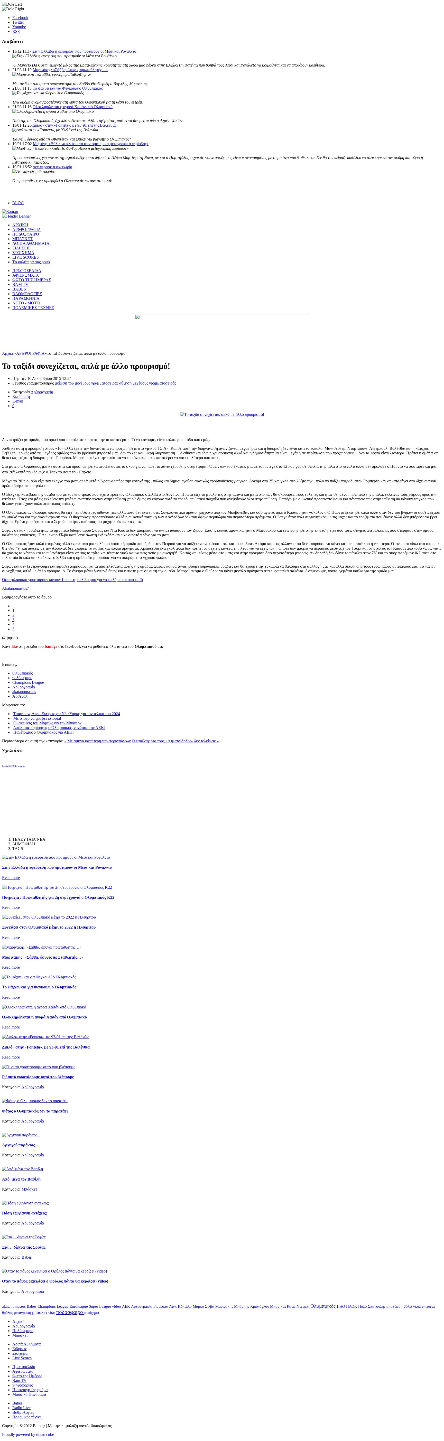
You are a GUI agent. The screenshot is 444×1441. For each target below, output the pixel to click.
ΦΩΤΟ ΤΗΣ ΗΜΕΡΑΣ (31, 280)
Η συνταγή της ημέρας (30, 1390)
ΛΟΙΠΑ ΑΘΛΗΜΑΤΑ (31, 243)
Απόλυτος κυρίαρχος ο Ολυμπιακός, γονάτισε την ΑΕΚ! (59, 727)
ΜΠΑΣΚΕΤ (22, 239)
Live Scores (22, 1358)
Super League (100, 1306)
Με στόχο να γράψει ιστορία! (37, 718)
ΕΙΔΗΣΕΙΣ (21, 248)
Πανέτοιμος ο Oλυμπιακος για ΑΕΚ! (43, 732)
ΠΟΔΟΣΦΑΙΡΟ (25, 234)
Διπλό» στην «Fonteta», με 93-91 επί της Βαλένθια (74, 125)
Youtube (19, 27)
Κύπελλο (185, 1306)
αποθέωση (395, 1306)
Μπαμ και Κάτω (283, 1306)
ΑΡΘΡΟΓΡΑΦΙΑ (26, 229)
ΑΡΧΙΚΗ (20, 225)
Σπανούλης (377, 1306)
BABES (19, 289)
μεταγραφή (23, 1313)
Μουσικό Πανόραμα (29, 1394)
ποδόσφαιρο (22, 678)
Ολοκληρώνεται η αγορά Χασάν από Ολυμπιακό (73, 107)
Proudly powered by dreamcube (28, 1434)
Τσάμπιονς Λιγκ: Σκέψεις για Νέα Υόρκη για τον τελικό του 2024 (66, 714)
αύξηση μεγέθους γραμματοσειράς (147, 383)
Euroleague (79, 1306)
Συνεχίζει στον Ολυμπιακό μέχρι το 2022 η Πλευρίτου (49, 927)
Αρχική (8, 353)
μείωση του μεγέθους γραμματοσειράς (86, 383)
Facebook (20, 17)
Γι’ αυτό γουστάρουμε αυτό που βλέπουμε (38, 1077)
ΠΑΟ (341, 1306)
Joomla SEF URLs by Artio (13, 766)
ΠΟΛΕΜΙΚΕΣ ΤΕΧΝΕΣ (33, 307)
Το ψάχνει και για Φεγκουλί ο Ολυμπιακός (68, 88)
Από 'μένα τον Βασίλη (21, 1179)
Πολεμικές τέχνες (26, 1417)
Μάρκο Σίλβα (204, 1306)
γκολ (417, 1306)
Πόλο (363, 1306)
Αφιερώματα (22, 1371)
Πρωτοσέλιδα (23, 1366)
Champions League (28, 682)
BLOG (18, 203)
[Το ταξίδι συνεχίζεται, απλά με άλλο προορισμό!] (222, 414)
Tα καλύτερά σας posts (31, 262)
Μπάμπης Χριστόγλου (252, 1306)
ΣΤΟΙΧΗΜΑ (23, 252)
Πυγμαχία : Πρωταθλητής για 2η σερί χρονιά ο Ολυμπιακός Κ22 (58, 897)
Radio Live (21, 1408)
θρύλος (8, 1313)
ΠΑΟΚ (352, 1306)
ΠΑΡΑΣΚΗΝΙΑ (26, 298)
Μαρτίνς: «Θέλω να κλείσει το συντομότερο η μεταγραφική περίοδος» (91, 144)
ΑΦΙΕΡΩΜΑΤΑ (25, 275)
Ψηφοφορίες (22, 1385)
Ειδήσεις (19, 1348)
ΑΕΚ (126, 1306)
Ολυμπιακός (22, 673)
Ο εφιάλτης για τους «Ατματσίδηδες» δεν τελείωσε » (175, 741)
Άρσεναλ (19, 696)
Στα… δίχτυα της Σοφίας (23, 1247)
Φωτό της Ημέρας (27, 1376)
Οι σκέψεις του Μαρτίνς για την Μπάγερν (47, 723)
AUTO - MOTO (26, 303)
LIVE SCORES (25, 257)
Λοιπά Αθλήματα (26, 1344)
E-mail (17, 401)
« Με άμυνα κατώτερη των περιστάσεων (97, 741)
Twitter (18, 22)
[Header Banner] (16, 216)
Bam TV (19, 1380)
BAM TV (20, 284)
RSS (16, 31)
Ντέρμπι (303, 1306)
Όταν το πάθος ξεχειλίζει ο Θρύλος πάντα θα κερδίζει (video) (55, 1281)
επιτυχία (428, 1306)
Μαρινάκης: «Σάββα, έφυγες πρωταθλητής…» (70, 70)
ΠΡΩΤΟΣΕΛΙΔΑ (26, 270)
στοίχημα (91, 1313)
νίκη (52, 1313)
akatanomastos (24, 691)
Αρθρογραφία (42, 392)
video (117, 1306)
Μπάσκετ (29, 1189)
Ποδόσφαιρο (22, 1330)
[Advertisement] (62, 424)
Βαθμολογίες (23, 1412)
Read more (11, 877)
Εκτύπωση (21, 396)
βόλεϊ (408, 1306)
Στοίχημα (19, 1353)
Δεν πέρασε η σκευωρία (52, 167)
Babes (27, 1257)
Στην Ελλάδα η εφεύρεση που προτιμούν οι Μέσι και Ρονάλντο (84, 51)
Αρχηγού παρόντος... (20, 1145)
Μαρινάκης (224, 1306)
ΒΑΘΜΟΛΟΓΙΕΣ (27, 294)
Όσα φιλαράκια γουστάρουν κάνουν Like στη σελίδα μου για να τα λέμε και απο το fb (72, 579)
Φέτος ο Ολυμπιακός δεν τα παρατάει (35, 1111)
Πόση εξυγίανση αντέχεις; (24, 1213)
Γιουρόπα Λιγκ (165, 1306)
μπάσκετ (40, 1312)
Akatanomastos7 (15, 588)
